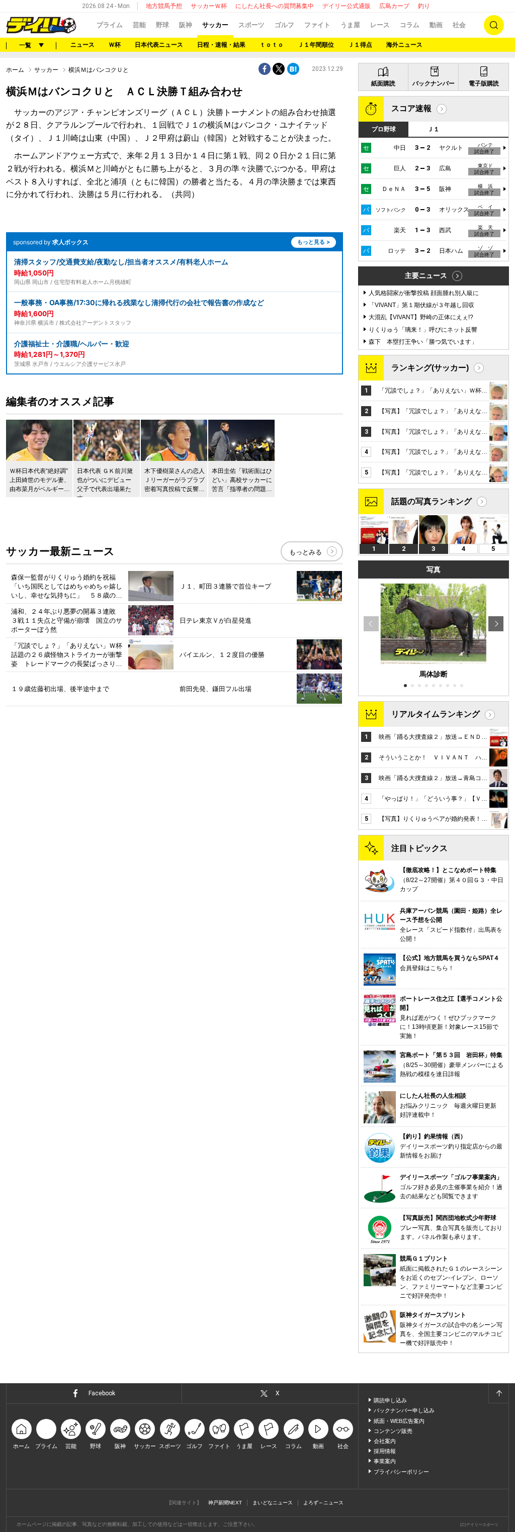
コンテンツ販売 (393, 1431)
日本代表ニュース (159, 44)
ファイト (317, 25)
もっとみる (305, 552)
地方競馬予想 (164, 6)
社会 (459, 25)
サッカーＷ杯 (209, 6)
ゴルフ (284, 25)
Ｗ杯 (115, 44)
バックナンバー (433, 83)
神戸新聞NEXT (225, 1502)
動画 (436, 25)
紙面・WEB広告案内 (399, 1421)
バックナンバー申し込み (404, 1410)
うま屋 (350, 25)
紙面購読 (383, 83)
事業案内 (385, 1461)
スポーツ (251, 25)
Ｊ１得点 (360, 44)
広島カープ (394, 6)
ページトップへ (498, 1393)
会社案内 (385, 1441)
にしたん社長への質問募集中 (274, 6)
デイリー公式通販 (346, 6)
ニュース (82, 44)
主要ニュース (426, 275)
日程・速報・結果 (221, 44)
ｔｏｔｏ (272, 44)
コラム (409, 25)
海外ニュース (404, 44)
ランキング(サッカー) (430, 367)
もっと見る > (313, 241)
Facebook (102, 1393)
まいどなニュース (272, 1502)
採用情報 (385, 1451)
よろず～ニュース (323, 1502)
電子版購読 (484, 83)
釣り (424, 6)
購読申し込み (390, 1400)
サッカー (215, 25)
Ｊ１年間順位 (316, 44)
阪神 (185, 25)
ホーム (15, 69)
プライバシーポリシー (401, 1472)
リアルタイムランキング (435, 714)
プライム (110, 25)
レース (380, 25)
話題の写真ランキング (431, 501)
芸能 (139, 25)
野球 (162, 25)
